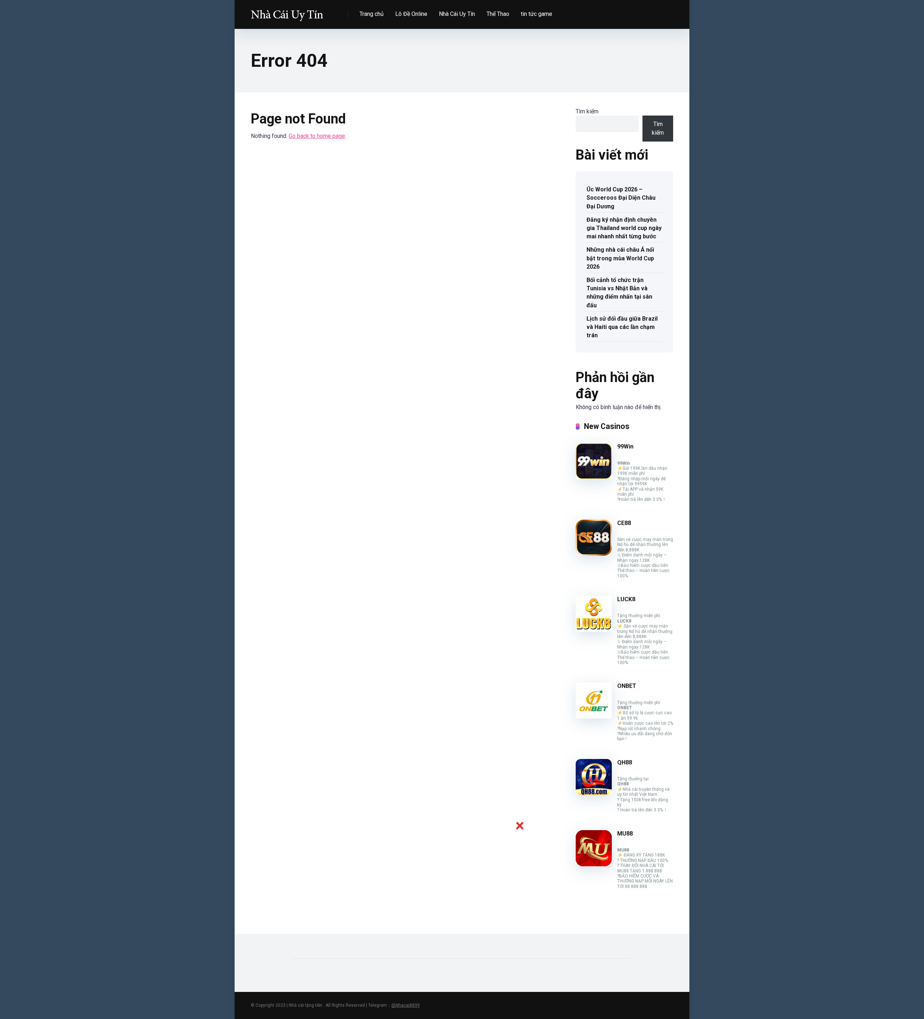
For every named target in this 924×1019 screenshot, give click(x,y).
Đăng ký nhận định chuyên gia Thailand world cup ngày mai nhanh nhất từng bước (624, 228)
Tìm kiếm (587, 111)
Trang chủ (371, 13)
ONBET (626, 685)
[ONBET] (594, 716)
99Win (625, 446)
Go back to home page (317, 136)
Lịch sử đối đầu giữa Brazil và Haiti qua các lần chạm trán (622, 327)
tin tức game (536, 13)
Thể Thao (498, 13)
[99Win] (594, 477)
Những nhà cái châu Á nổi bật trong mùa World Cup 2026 (620, 258)
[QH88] (594, 793)
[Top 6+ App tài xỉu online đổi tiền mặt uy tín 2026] (287, 12)
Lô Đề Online (411, 13)
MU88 (625, 833)
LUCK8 (626, 599)
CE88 (624, 523)
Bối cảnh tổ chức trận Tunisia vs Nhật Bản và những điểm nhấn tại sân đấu (619, 293)
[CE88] (594, 553)
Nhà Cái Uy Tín (457, 13)
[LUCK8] (594, 629)
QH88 (624, 762)
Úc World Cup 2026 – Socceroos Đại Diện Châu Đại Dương (621, 197)
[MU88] (594, 864)
